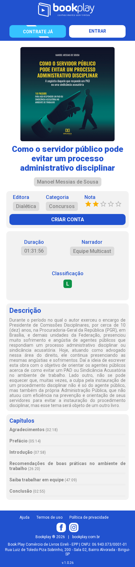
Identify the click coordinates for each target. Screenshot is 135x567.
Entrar (97, 31)
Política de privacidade (89, 517)
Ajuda (24, 517)
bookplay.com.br (86, 537)
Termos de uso (49, 517)
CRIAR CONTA (67, 219)
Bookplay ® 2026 (50, 537)
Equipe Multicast (92, 251)
